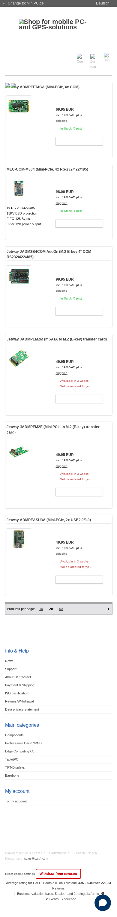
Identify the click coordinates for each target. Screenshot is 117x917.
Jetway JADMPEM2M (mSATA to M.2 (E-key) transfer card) (57, 339)
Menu (13, 55)
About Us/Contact (18, 677)
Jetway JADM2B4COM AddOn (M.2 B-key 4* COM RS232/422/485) (49, 254)
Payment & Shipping (19, 685)
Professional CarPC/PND (23, 743)
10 (41, 609)
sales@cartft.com (36, 858)
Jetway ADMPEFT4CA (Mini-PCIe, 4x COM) (43, 87)
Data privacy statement (22, 709)
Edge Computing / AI (19, 751)
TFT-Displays (15, 767)
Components (14, 735)
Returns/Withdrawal (19, 701)
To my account (16, 801)
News (9, 661)
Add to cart (76, 141)
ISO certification (16, 693)
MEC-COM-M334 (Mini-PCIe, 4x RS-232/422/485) (47, 169)
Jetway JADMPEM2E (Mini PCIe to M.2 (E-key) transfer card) (53, 429)
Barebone (12, 775)
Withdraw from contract (58, 873)
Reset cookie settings (20, 873)
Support (10, 669)
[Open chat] (102, 903)
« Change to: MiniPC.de (23, 3)
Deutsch (103, 3)
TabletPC (11, 759)
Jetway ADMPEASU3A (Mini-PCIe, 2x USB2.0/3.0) (49, 520)
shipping (62, 120)
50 (61, 609)
